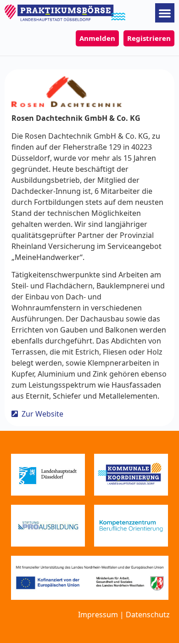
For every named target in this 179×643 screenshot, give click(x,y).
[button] (164, 13)
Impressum (98, 614)
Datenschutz (148, 614)
